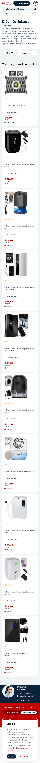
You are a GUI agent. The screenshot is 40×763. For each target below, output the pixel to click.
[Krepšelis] (35, 3)
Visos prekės (24, 3)
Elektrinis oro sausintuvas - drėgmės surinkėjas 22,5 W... (19, 166)
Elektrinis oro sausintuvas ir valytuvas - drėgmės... (16, 654)
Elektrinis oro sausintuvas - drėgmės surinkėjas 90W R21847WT (19, 288)
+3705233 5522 (25, 694)
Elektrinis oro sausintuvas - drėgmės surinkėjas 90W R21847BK (19, 350)
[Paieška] (35, 9)
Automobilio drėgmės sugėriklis (14, 105)
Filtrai (8, 53)
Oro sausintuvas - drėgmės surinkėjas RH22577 (19, 471)
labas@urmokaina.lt (27, 696)
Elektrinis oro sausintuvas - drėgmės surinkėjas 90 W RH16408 (19, 532)
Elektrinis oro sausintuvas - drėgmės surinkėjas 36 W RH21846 (19, 227)
